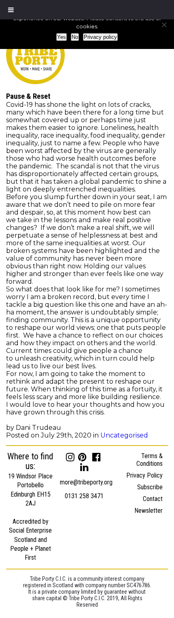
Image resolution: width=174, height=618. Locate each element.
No (75, 37)
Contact (153, 499)
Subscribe (150, 487)
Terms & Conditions (149, 459)
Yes (61, 37)
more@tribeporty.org (86, 482)
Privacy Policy (144, 475)
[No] (164, 25)
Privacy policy (100, 37)
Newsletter (148, 510)
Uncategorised (124, 435)
